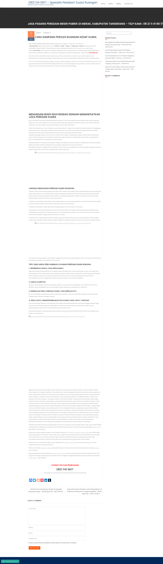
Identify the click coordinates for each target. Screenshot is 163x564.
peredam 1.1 (47, 33)
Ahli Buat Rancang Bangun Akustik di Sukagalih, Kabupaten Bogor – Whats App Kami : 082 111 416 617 (45, 490)
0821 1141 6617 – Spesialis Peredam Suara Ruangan (62, 2)
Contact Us (128, 4)
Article (110, 4)
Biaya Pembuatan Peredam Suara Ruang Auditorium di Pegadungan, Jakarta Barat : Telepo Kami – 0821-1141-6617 (120, 69)
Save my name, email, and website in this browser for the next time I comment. (53, 543)
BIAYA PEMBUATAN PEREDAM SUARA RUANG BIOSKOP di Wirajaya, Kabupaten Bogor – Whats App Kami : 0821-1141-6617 (120, 45)
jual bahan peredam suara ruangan (78, 432)
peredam (90, 442)
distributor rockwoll (45, 448)
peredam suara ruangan (59, 453)
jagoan (38, 33)
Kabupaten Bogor (80, 48)
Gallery (118, 4)
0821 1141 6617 (65, 469)
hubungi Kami (33, 458)
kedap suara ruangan (71, 442)
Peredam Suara (96, 427)
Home (103, 4)
